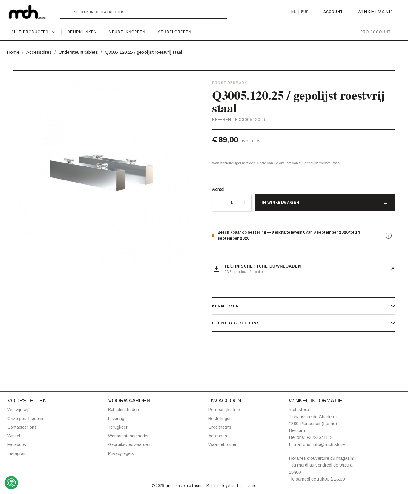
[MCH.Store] (30, 11)
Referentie (224, 120)
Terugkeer (118, 427)
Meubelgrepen (174, 32)
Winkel (13, 435)
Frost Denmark (229, 82)
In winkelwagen (280, 202)
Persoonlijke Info (224, 409)
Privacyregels (121, 453)
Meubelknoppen (127, 32)
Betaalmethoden (123, 409)
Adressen (217, 435)
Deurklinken (82, 32)
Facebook (16, 444)
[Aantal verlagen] (218, 202)
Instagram (17, 453)
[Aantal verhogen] (244, 202)
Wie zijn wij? (19, 409)
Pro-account (375, 32)
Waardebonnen (222, 444)
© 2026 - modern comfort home (178, 486)
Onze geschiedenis (26, 418)
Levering (116, 418)
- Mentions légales (219, 486)
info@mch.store (329, 444)
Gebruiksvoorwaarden (129, 444)
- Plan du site (245, 486)
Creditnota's (219, 427)
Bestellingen (220, 418)
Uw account (226, 401)
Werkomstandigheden (129, 435)
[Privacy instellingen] (11, 483)
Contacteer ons (22, 427)
